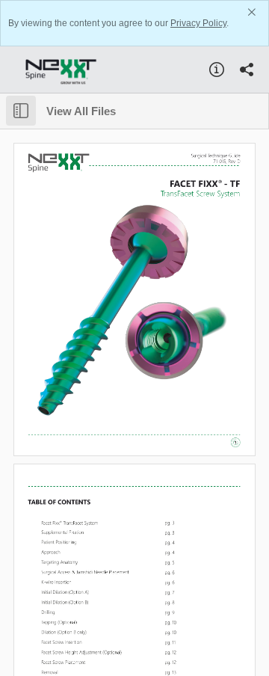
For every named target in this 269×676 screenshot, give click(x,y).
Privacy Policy (198, 23)
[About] (217, 69)
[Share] (247, 69)
